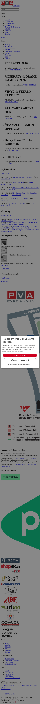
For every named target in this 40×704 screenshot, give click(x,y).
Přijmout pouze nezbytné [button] (20, 360)
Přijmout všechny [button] (20, 355)
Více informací (27, 351)
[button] (20, 364)
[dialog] (20, 352)
